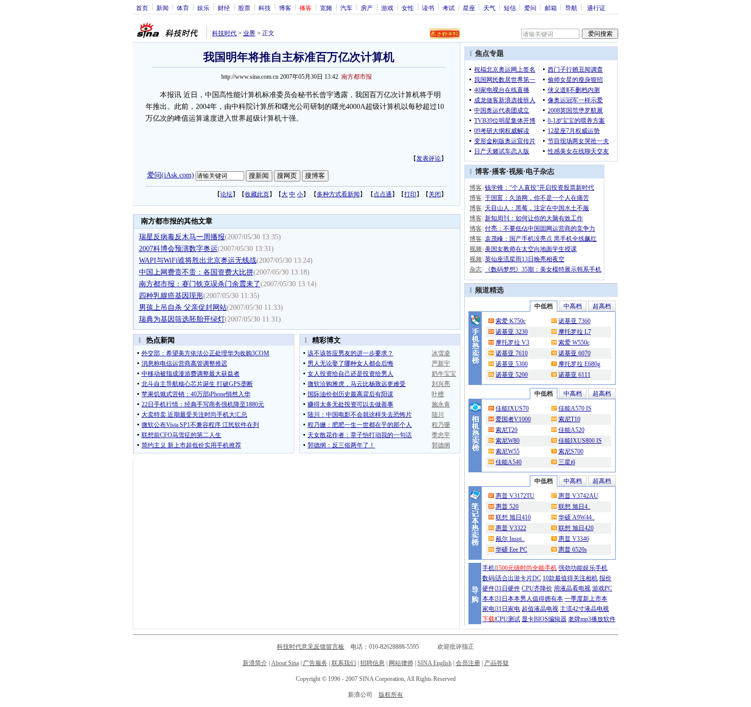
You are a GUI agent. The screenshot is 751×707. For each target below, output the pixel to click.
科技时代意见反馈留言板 (310, 646)
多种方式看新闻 (338, 194)
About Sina (285, 663)
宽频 (326, 8)
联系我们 (344, 663)
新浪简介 (255, 663)
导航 (571, 8)
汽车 (346, 8)
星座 (469, 8)
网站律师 (401, 663)
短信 (510, 8)
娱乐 (203, 8)
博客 (285, 8)
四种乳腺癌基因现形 (171, 296)
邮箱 (551, 8)
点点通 (382, 194)
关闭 (435, 194)
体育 (183, 8)
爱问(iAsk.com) (170, 175)
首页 (142, 8)
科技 (265, 8)
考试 (448, 8)
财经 (224, 8)
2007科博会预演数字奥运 (178, 249)
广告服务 (315, 663)
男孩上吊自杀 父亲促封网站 (183, 307)
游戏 (387, 8)
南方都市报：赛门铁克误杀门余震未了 (200, 284)
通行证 (596, 8)
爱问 (530, 8)
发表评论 (428, 158)
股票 (244, 8)
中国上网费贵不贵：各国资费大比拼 (196, 272)
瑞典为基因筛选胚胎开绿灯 (182, 319)
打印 (410, 194)
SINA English (434, 663)
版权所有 (391, 694)
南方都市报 (356, 76)
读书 (428, 8)
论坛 (226, 194)
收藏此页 (257, 194)
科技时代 (224, 33)
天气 (489, 8)
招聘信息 (372, 663)
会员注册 (468, 663)
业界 (249, 33)
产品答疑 (496, 663)
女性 (408, 8)
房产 (367, 8)
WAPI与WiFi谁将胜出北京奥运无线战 (197, 260)
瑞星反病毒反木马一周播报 (182, 237)
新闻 (162, 8)
